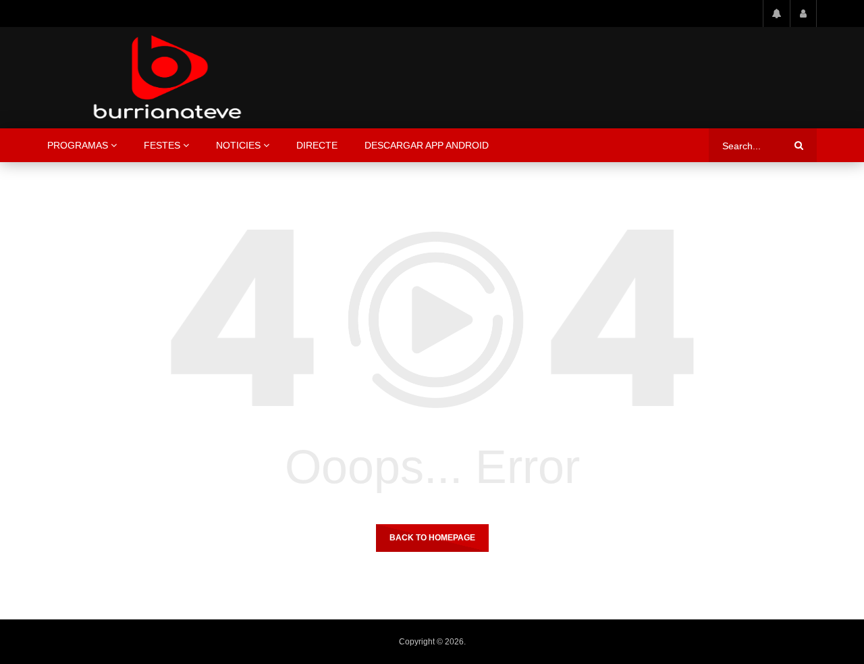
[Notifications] (776, 13)
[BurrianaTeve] (167, 77)
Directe (317, 145)
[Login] (803, 13)
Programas (77, 145)
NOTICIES (238, 145)
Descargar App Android (426, 145)
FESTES (162, 145)
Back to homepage (432, 537)
